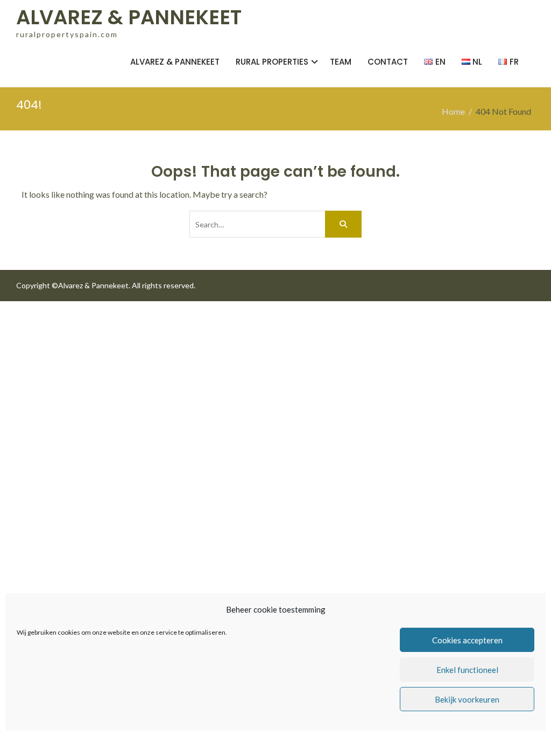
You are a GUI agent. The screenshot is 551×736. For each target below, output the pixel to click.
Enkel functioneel (467, 670)
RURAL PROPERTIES (272, 61)
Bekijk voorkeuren (467, 699)
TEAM (340, 61)
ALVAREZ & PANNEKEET (129, 17)
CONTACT (388, 61)
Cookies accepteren (467, 640)
